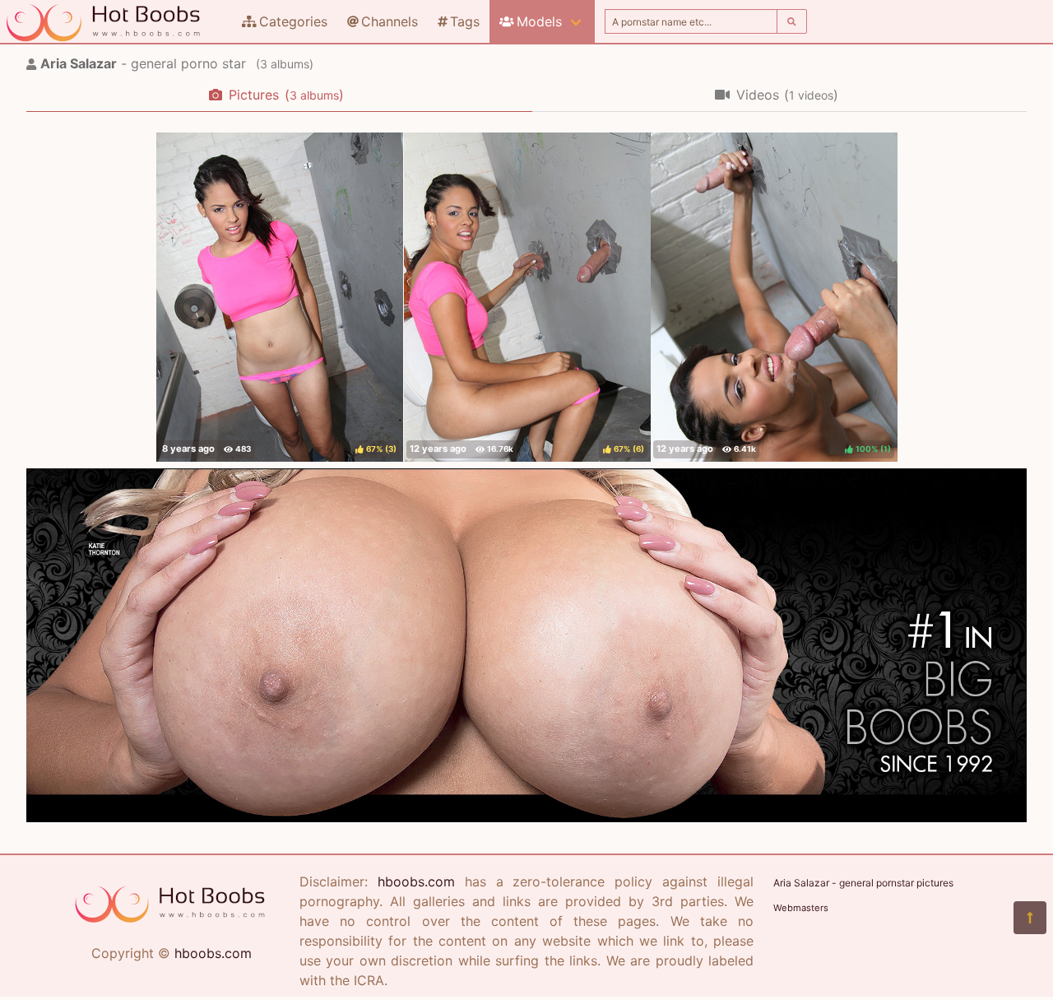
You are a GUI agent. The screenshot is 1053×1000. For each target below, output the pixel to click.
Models (539, 21)
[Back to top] (1030, 917)
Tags (465, 21)
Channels (389, 21)
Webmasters (800, 908)
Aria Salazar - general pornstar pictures (863, 883)
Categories (293, 21)
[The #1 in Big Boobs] (526, 817)
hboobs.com (213, 953)
